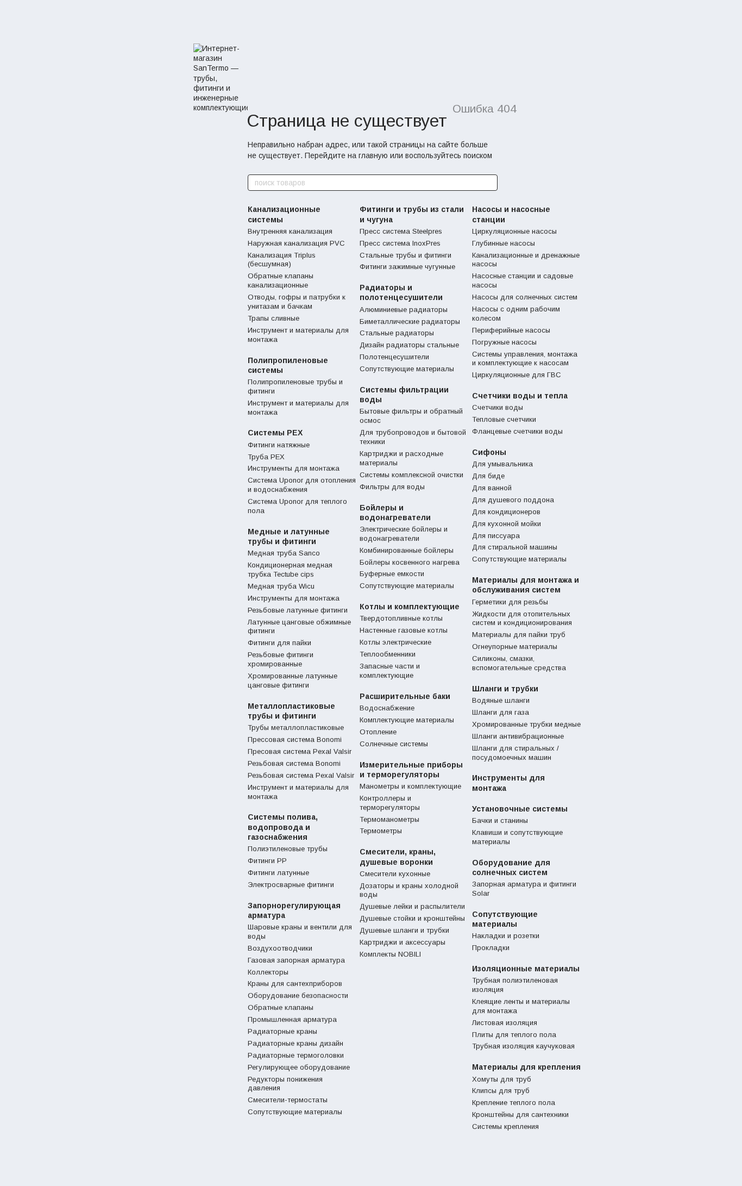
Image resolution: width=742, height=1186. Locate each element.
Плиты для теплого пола (514, 1035)
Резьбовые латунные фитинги (298, 610)
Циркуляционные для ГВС (516, 375)
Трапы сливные (273, 318)
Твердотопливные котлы (401, 618)
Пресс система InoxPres (400, 243)
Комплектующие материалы (407, 720)
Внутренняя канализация (290, 231)
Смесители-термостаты (288, 1100)
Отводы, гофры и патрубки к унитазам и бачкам (296, 301)
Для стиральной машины (514, 547)
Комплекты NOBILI (390, 954)
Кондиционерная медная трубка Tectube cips (290, 569)
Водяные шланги (501, 700)
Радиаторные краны (282, 1031)
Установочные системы (520, 808)
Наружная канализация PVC (296, 243)
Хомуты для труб (501, 1079)
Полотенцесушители (394, 357)
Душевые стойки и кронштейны (412, 918)
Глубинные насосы (503, 243)
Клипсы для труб (501, 1091)
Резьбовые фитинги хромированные (280, 659)
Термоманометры (389, 819)
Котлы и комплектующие (410, 606)
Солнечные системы (394, 744)
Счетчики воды (497, 407)
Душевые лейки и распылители (412, 906)
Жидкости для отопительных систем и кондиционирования (522, 618)
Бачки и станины (500, 820)
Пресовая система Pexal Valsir (299, 751)
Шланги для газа (500, 712)
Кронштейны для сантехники (520, 1114)
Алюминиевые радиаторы (404, 309)
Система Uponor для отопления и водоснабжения (302, 485)
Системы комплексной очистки (411, 475)
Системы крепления (505, 1126)
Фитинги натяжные (279, 445)
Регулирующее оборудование (299, 1067)
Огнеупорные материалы (514, 646)
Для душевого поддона (513, 500)
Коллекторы (268, 972)
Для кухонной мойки (506, 524)
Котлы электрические (395, 642)
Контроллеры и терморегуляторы (390, 803)
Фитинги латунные (278, 873)
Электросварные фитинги (291, 885)
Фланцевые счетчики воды (517, 431)
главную (373, 155)
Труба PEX (266, 457)
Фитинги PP (267, 861)
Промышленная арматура (292, 1019)
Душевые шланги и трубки (404, 930)
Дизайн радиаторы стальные (409, 345)
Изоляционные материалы (526, 968)
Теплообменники (388, 654)
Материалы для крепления (526, 1067)
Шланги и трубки (505, 688)
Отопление (378, 732)
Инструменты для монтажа (293, 468)
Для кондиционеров (506, 512)
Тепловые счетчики (504, 419)
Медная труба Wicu (281, 586)
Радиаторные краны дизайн (295, 1043)
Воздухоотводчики (280, 948)
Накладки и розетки (505, 936)
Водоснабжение (387, 708)
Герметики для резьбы (510, 602)
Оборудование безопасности (298, 995)
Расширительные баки (405, 696)
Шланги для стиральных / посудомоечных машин (515, 752)
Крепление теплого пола (513, 1102)
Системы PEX (275, 432)
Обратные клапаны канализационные (280, 280)
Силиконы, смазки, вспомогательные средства (519, 663)
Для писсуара (496, 536)
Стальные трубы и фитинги (405, 255)
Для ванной (492, 488)
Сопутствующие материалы (295, 1112)
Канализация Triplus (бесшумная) (282, 260)
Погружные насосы (504, 342)
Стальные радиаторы (397, 333)
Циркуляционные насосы (514, 231)
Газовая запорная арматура (296, 960)
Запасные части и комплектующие (390, 670)
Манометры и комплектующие (410, 786)
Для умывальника (502, 464)
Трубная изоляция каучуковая (523, 1046)
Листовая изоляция (504, 1023)
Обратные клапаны (280, 1007)
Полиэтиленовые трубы (288, 849)
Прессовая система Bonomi (295, 739)
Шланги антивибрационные (518, 736)
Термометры (381, 831)
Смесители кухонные (395, 874)
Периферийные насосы (511, 330)
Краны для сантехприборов (295, 983)
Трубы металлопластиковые (296, 727)
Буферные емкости (392, 574)
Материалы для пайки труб (518, 635)
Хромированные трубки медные (526, 724)
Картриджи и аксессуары (402, 942)
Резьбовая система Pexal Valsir (301, 775)
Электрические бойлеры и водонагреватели (404, 533)
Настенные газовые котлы (404, 630)
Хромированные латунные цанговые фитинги (292, 680)
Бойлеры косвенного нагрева (410, 562)
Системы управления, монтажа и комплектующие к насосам (524, 358)
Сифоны (489, 452)
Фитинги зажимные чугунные (407, 267)
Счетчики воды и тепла (520, 395)
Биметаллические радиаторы (410, 321)
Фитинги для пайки (279, 643)
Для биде (488, 476)
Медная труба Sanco (284, 553)
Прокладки (491, 948)
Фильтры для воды (392, 487)
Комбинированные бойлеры (407, 550)
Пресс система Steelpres (401, 231)
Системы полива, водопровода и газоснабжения (283, 827)
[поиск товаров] (489, 182)
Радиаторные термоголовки (296, 1055)
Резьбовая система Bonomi (294, 763)
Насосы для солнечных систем (524, 297)
